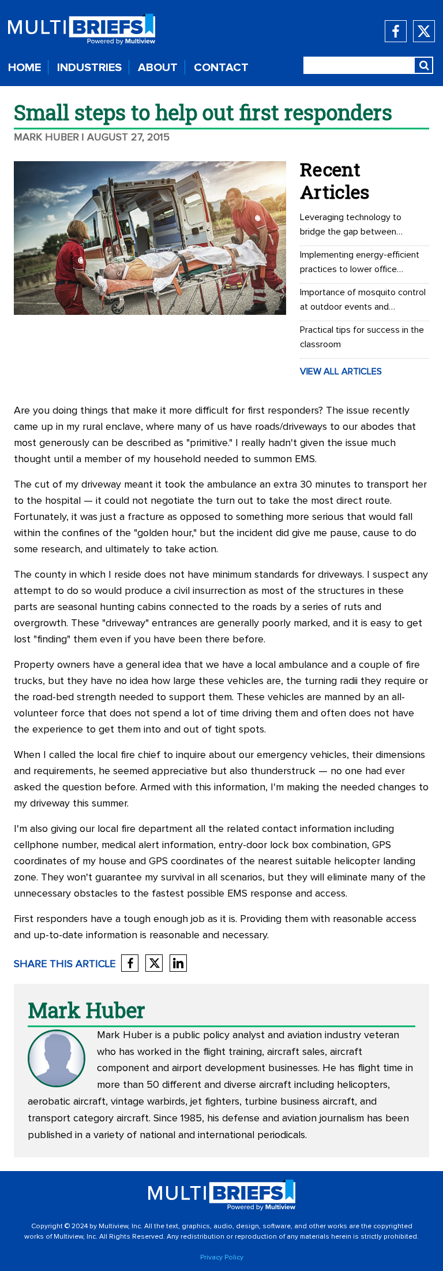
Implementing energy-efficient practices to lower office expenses (359, 263)
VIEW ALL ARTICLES (341, 371)
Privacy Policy (221, 1257)
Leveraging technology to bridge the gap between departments (350, 226)
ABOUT (158, 67)
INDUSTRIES (89, 67)
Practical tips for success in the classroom (362, 337)
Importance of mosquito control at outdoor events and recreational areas (363, 301)
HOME (24, 67)
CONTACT (221, 67)
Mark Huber (46, 137)
